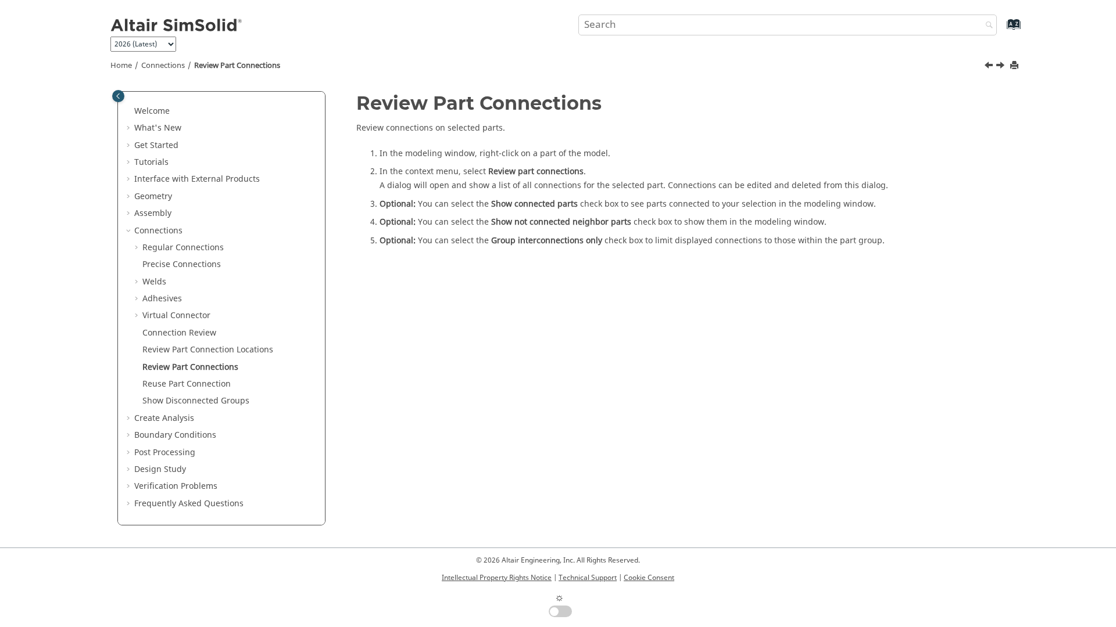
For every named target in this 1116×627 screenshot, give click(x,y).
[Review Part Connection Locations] (990, 67)
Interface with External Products (197, 179)
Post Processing (164, 452)
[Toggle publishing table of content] (118, 96)
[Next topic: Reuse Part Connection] (1001, 67)
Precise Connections (181, 264)
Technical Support (588, 577)
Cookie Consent (649, 577)
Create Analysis (164, 418)
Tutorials (151, 162)
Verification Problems (175, 486)
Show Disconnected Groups (195, 401)
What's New (157, 128)
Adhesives (162, 299)
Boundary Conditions (175, 435)
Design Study (160, 469)
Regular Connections (183, 248)
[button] (129, 111)
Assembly (152, 213)
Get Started (156, 145)
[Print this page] (1015, 66)
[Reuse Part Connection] (1001, 67)
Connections (163, 65)
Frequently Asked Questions (189, 504)
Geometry (153, 196)
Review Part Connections (237, 65)
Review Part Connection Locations (207, 350)
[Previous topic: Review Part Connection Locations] (990, 67)
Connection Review (179, 333)
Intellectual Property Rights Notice (497, 577)
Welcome (152, 111)
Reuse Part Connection (186, 384)
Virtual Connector (176, 315)
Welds (154, 282)
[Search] (986, 26)
